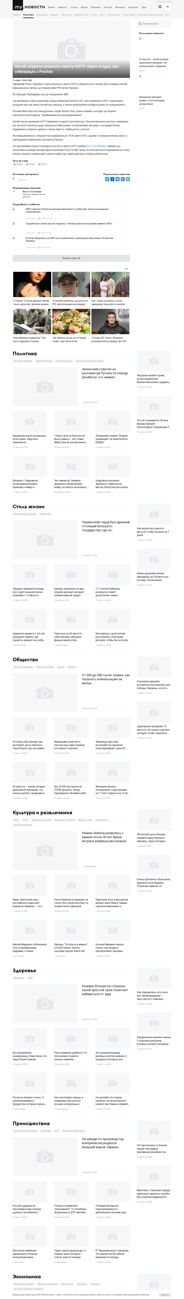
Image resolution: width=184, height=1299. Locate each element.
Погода (108, 7)
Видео (84, 7)
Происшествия (81, 15)
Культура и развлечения (150, 15)
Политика (28, 15)
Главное (17, 15)
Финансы (120, 7)
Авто (102, 15)
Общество (66, 15)
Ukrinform (22, 180)
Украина (54, 15)
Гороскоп (133, 7)
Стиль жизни (128, 15)
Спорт (94, 15)
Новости (35, 6)
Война (51, 7)
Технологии (113, 15)
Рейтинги (96, 7)
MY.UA (18, 5)
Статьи (74, 7)
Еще (144, 7)
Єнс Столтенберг (97, 146)
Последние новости (151, 33)
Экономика (41, 15)
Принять (165, 1295)
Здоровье (24, 970)
